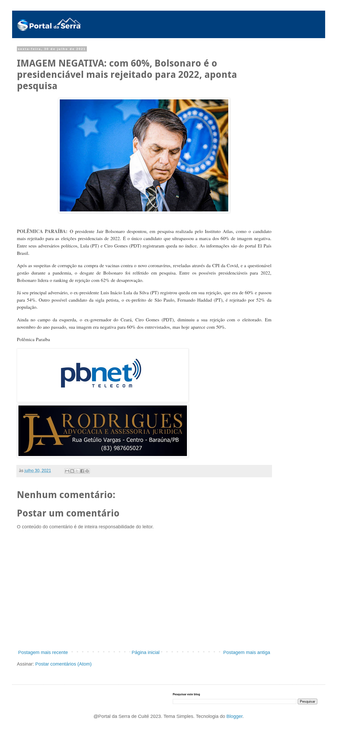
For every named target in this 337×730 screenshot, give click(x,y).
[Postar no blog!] (72, 471)
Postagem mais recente (43, 652)
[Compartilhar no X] (77, 471)
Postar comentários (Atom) (63, 664)
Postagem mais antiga (246, 652)
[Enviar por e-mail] (67, 471)
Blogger (234, 716)
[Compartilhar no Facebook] (82, 471)
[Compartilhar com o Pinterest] (87, 471)
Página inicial (146, 652)
